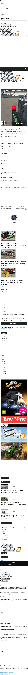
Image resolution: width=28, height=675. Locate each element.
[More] (8, 86)
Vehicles (4, 371)
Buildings (4, 340)
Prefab (3, 361)
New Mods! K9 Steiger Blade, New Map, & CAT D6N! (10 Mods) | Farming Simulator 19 (14, 282)
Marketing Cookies (6, 578)
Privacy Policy (4, 17)
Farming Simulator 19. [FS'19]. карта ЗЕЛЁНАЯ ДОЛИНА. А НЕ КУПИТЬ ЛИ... (13, 503)
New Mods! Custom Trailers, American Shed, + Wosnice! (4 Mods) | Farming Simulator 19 (13, 263)
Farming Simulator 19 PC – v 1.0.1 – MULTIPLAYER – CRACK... (12, 491)
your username (4, 8)
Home (3, 336)
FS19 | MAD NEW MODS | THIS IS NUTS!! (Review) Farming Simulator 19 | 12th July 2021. (14, 245)
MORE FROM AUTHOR (18, 229)
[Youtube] (2, 560)
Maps (3, 351)
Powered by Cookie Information (6, 672)
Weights (4, 373)
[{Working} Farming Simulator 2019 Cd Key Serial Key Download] (14, 511)
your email (3, 23)
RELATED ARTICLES (6, 229)
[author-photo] (14, 220)
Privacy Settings (5, 572)
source (2, 190)
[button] (2, 69)
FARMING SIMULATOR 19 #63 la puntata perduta (6, 207)
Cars (3, 342)
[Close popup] (0, 570)
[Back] (1, 2)
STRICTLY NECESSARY (7, 576)
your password (4, 12)
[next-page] (2, 286)
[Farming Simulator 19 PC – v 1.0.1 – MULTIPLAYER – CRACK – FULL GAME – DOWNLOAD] (14, 486)
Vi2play (3, 83)
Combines (4, 344)
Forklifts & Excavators (6, 348)
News (3, 353)
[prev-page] (1, 286)
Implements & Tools (6, 350)
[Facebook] (2, 86)
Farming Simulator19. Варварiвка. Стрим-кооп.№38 (21, 208)
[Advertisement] (14, 52)
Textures (4, 363)
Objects (3, 355)
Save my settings (4, 674)
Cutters (3, 346)
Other (3, 357)
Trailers (3, 367)
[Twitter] (5, 86)
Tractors (4, 365)
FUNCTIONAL (5, 580)
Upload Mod (4, 338)
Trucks (3, 369)
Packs (3, 359)
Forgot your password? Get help (8, 15)
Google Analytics (5, 574)
